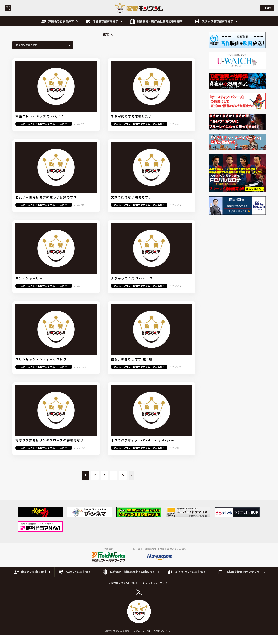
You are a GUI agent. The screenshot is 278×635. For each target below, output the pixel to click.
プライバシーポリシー (157, 583)
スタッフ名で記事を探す (217, 21)
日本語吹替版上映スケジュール (245, 572)
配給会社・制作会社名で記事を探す (160, 21)
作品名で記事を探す (105, 21)
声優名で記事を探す (61, 21)
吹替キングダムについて (124, 583)
